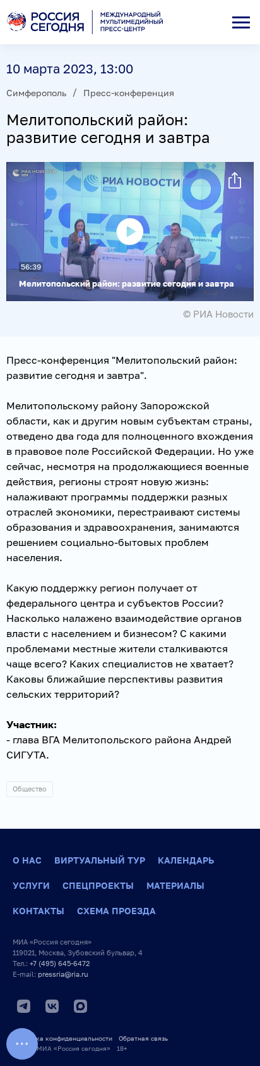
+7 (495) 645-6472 (60, 963)
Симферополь (36, 92)
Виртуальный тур (99, 860)
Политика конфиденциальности (62, 1038)
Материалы (175, 885)
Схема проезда (116, 910)
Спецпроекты (98, 885)
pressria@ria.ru (63, 974)
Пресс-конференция (128, 92)
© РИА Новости (218, 313)
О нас (27, 860)
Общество (30, 788)
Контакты (38, 910)
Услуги (31, 885)
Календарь (186, 860)
